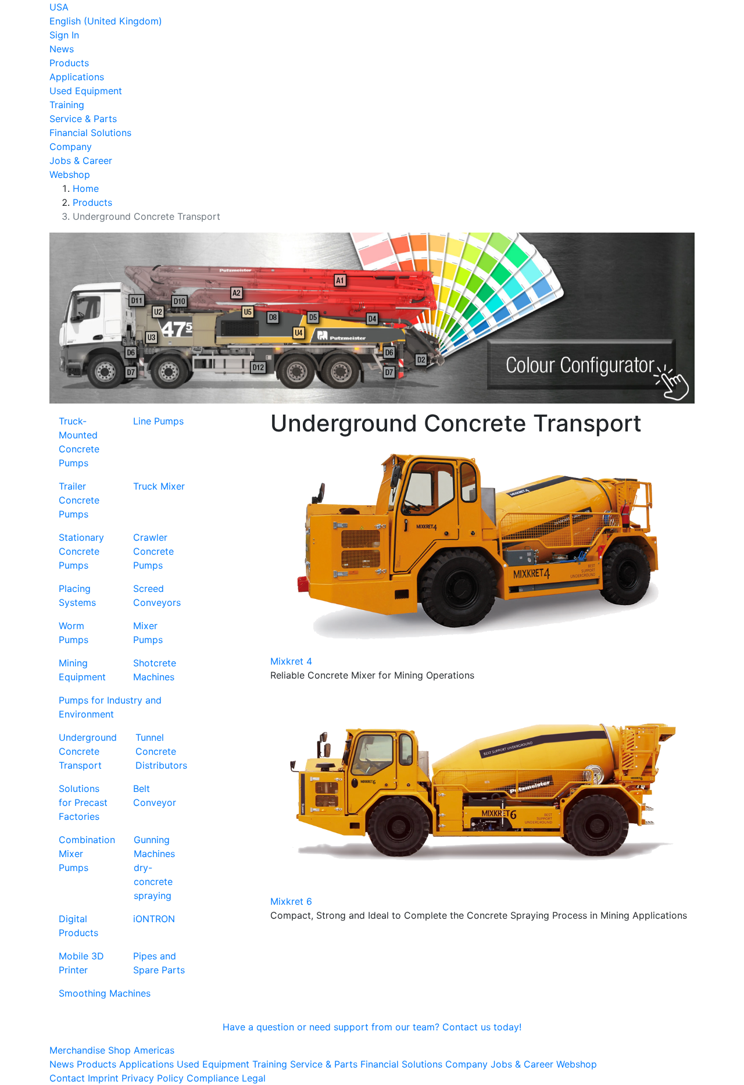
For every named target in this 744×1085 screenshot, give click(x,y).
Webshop (69, 174)
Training (66, 104)
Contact (67, 1078)
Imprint (103, 1078)
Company (70, 146)
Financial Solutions (90, 132)
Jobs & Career (80, 160)
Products (69, 63)
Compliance (213, 1078)
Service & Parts (83, 118)
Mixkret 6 (291, 901)
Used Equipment (85, 91)
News (61, 49)
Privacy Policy (152, 1078)
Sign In (64, 35)
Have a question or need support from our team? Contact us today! (372, 1027)
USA (59, 7)
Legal (254, 1078)
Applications (76, 77)
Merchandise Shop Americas (111, 1050)
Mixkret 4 (291, 661)
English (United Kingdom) (105, 21)
